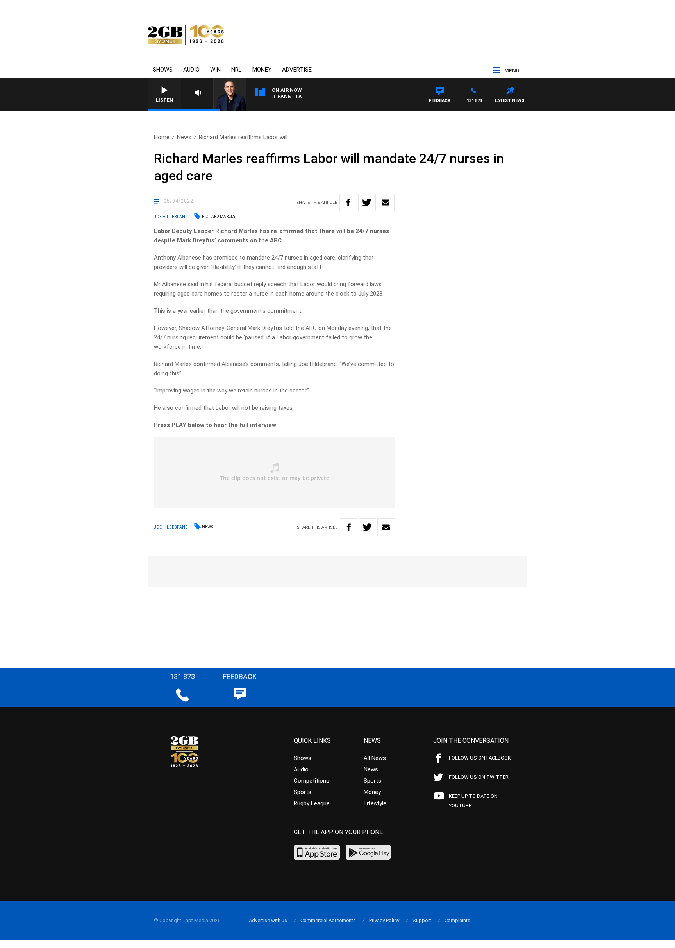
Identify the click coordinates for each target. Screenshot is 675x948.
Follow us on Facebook (480, 758)
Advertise (297, 69)
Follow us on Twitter (479, 777)
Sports (302, 792)
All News (375, 758)
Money (261, 69)
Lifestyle (375, 803)
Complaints (457, 920)
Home (162, 137)
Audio (191, 69)
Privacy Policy (384, 920)
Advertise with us (268, 920)
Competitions (311, 780)
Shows (163, 69)
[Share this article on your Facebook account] (348, 202)
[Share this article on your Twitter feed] (367, 202)
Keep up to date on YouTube (473, 800)
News (184, 137)
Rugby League (312, 803)
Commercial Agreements (328, 920)
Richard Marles (218, 216)
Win (215, 69)
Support (421, 920)
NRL (236, 69)
